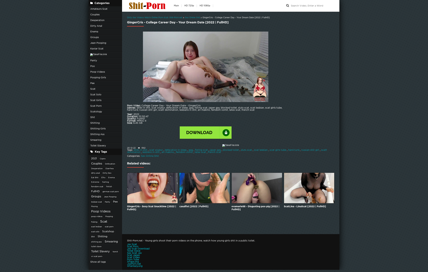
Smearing (95, 140)
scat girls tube (278, 150)
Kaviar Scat (96, 49)
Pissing (94, 206)
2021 (94, 158)
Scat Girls (95, 100)
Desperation (97, 20)
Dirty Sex (107, 173)
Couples (95, 15)
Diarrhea (109, 168)
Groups (94, 37)
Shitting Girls (98, 129)
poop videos (96, 216)
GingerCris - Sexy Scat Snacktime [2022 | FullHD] (151, 208)
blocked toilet (231, 150)
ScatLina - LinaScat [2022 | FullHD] (305, 207)
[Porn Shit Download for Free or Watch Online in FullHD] (148, 6)
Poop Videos (97, 72)
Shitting (95, 123)
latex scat (200, 152)
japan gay (215, 150)
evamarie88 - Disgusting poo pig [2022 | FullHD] (255, 208)
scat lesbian (96, 227)
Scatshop (108, 231)
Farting (105, 182)
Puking (94, 222)
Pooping (109, 216)
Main (176, 6)
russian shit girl (310, 150)
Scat (92, 89)
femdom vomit (184, 152)
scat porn (109, 227)
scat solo (95, 232)
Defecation (110, 164)
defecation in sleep (176, 150)
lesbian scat (96, 202)
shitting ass (96, 242)
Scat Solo (95, 95)
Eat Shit (94, 177)
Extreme (95, 182)
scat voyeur (156, 150)
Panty (93, 61)
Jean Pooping (98, 43)
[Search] (287, 6)
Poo (92, 66)
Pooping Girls (98, 78)
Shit (92, 117)
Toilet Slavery (98, 146)
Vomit (115, 252)
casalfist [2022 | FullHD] (193, 207)
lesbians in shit (151, 152)
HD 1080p (205, 6)
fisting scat (201, 150)
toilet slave (96, 246)
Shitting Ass (97, 134)
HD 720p (189, 6)
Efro (103, 177)
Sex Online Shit (150, 156)
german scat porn (110, 192)
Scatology (96, 112)
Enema (94, 32)
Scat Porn (96, 106)
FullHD (95, 191)
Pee (92, 83)
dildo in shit (140, 150)
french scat (214, 152)
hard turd (293, 150)
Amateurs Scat (99, 9)
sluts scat (246, 150)
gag (191, 150)
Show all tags (98, 262)
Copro (102, 159)
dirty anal (95, 173)
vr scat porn (96, 256)
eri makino (168, 152)
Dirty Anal (96, 26)
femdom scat (97, 187)
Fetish (109, 187)
